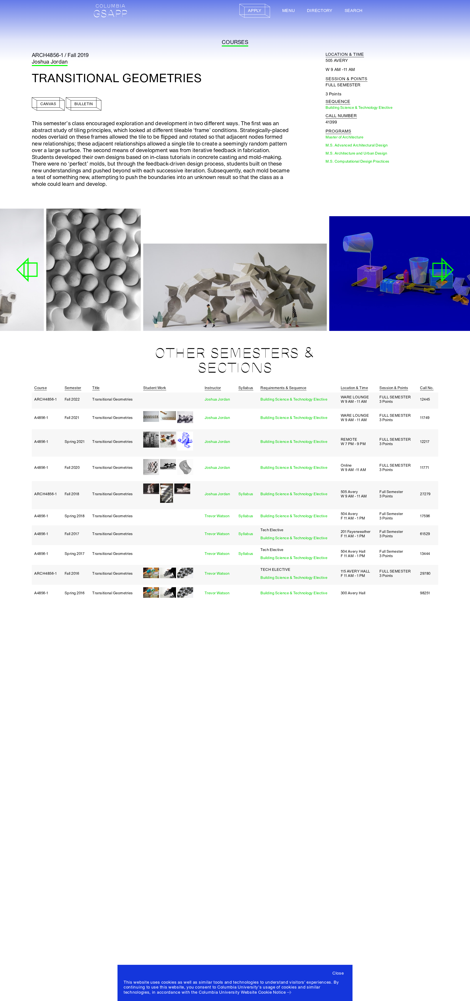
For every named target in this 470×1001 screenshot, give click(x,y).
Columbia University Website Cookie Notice (242, 992)
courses (235, 42)
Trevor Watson (217, 516)
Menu (288, 10)
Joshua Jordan (50, 62)
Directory (319, 10)
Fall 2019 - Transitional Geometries (180, 316)
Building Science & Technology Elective (293, 399)
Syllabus (245, 494)
